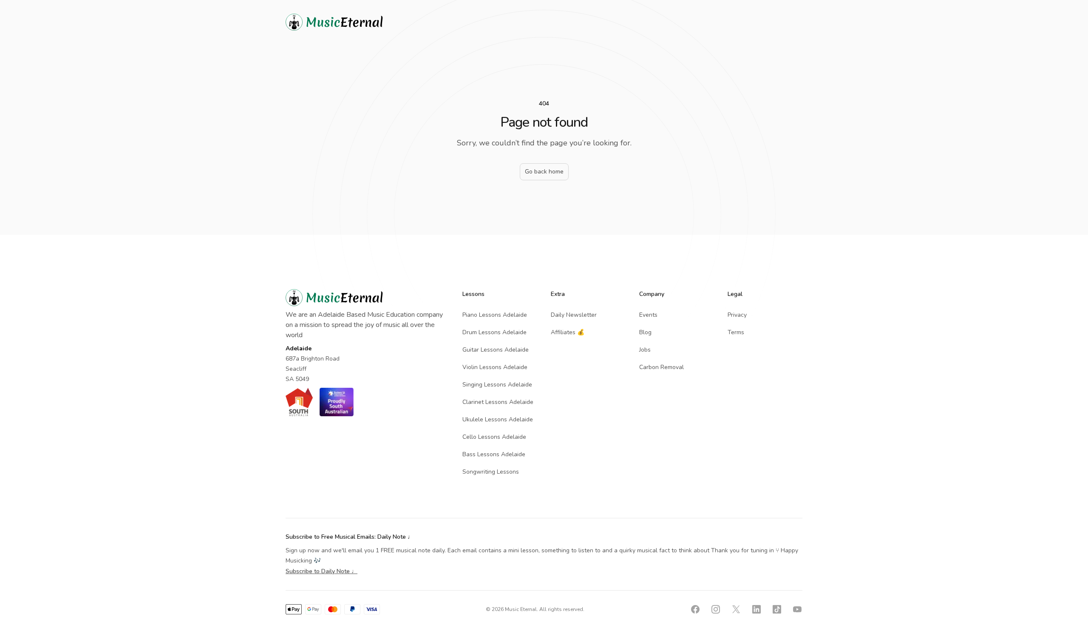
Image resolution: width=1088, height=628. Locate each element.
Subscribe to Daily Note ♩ (321, 571)
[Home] (349, 22)
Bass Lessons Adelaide (493, 454)
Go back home (544, 172)
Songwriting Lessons (490, 472)
